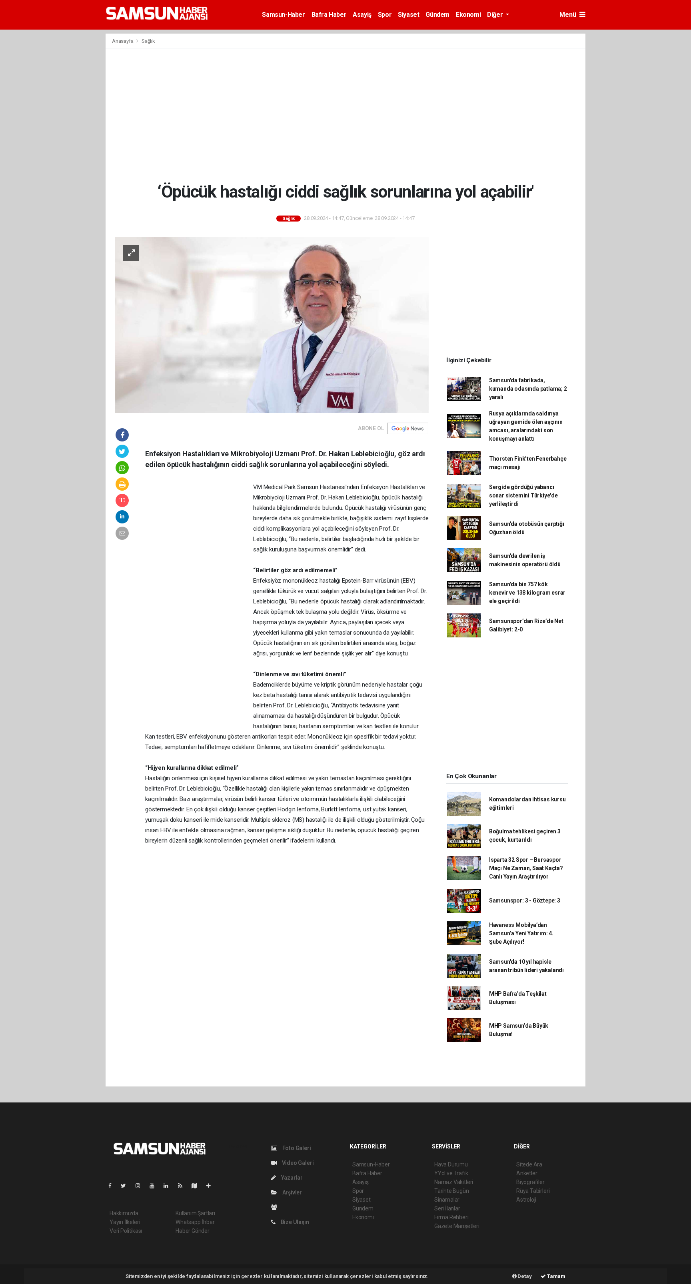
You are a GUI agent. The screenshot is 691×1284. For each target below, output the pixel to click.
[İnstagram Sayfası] (141, 1185)
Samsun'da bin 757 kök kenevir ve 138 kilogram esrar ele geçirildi (527, 592)
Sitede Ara (529, 1164)
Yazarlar (291, 1177)
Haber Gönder (193, 1231)
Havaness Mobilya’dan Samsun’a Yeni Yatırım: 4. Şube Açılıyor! (521, 933)
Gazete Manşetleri (456, 1226)
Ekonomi (468, 14)
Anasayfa (123, 41)
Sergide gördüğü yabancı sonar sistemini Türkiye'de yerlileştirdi (523, 495)
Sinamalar (446, 1199)
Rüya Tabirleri (532, 1191)
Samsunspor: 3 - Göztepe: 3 (524, 900)
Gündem (437, 14)
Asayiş (362, 14)
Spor (384, 14)
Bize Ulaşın (294, 1222)
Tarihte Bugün (451, 1191)
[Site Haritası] (198, 1185)
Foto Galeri (296, 1148)
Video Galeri (297, 1163)
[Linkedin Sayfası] (169, 1185)
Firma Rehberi (451, 1217)
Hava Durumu (451, 1164)
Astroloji (526, 1199)
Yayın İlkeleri (125, 1222)
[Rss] (183, 1185)
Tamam (555, 1276)
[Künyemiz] (276, 1207)
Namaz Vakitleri (453, 1182)
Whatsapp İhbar (195, 1222)
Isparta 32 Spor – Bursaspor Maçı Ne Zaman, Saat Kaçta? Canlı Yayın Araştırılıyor (526, 868)
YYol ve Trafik (451, 1173)
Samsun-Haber (283, 14)
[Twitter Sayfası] (126, 1185)
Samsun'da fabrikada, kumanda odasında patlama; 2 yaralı (528, 388)
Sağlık (148, 41)
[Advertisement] (345, 115)
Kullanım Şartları (195, 1213)
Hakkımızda (124, 1213)
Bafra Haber (329, 14)
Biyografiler (530, 1182)
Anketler (526, 1173)
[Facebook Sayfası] (113, 1185)
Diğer (495, 14)
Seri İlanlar (447, 1208)
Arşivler (291, 1192)
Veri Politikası (126, 1231)
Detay (524, 1276)
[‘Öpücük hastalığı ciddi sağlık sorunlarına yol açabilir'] (272, 324)
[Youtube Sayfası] (155, 1185)
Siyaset (408, 14)
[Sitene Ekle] (211, 1185)
